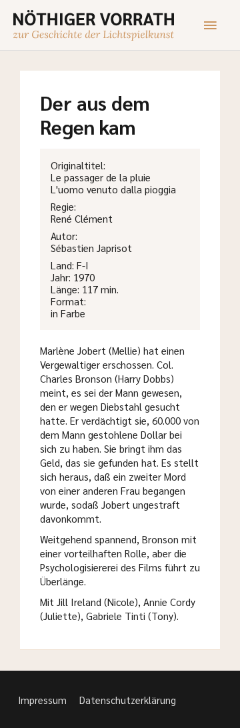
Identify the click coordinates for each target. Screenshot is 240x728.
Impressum (42, 699)
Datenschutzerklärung (127, 699)
